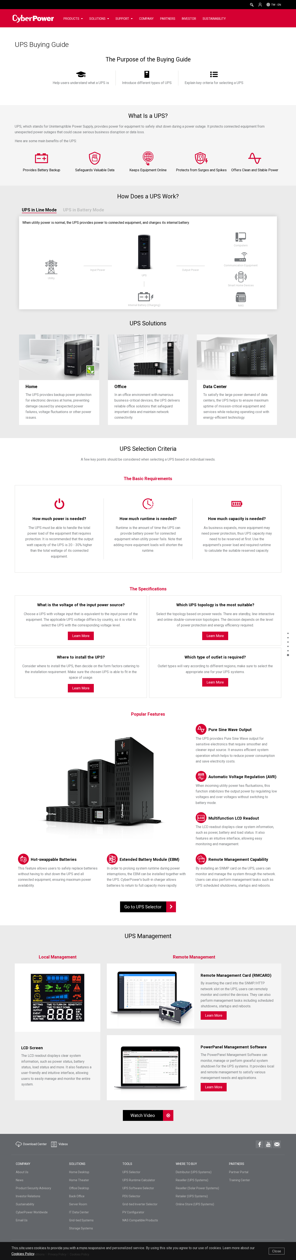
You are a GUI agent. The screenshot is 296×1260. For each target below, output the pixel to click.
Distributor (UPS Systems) (193, 1172)
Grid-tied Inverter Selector (140, 1204)
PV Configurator (133, 1212)
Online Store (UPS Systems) (195, 1204)
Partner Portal (238, 1172)
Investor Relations (28, 1196)
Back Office (77, 1196)
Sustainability (25, 1204)
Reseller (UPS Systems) (192, 1180)
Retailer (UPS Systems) (192, 1196)
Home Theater (79, 1180)
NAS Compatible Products (140, 1220)
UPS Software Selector (138, 1188)
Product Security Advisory (33, 1188)
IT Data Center (79, 1212)
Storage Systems (81, 1228)
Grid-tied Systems (81, 1220)
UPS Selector (131, 1172)
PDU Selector (131, 1196)
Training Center (239, 1180)
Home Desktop (79, 1172)
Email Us (22, 1220)
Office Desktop (79, 1188)
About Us (22, 1172)
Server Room (78, 1204)
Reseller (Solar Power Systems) (197, 1188)
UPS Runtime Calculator (138, 1180)
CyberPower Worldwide (32, 1212)
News (19, 1180)
